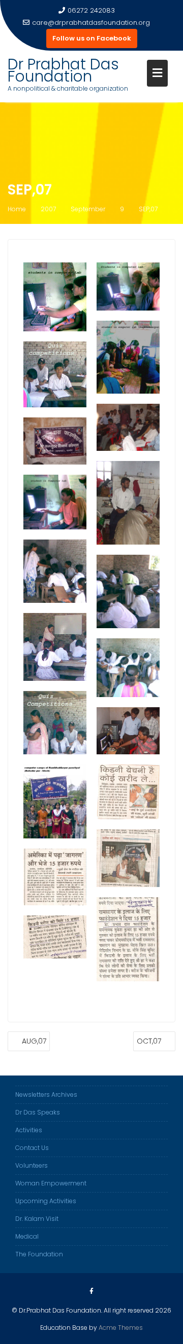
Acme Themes (121, 1327)
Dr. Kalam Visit (36, 1218)
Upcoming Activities (45, 1201)
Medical (27, 1236)
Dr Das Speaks (37, 1112)
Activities (28, 1130)
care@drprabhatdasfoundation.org (91, 22)
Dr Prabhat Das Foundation (63, 70)
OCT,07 (149, 1041)
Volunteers (31, 1165)
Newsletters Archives (46, 1094)
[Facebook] (91, 1291)
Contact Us (32, 1147)
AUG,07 (34, 1041)
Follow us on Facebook (91, 38)
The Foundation (39, 1254)
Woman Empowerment (50, 1183)
